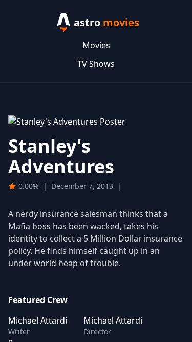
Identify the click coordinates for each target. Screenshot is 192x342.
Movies (96, 45)
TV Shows (96, 63)
